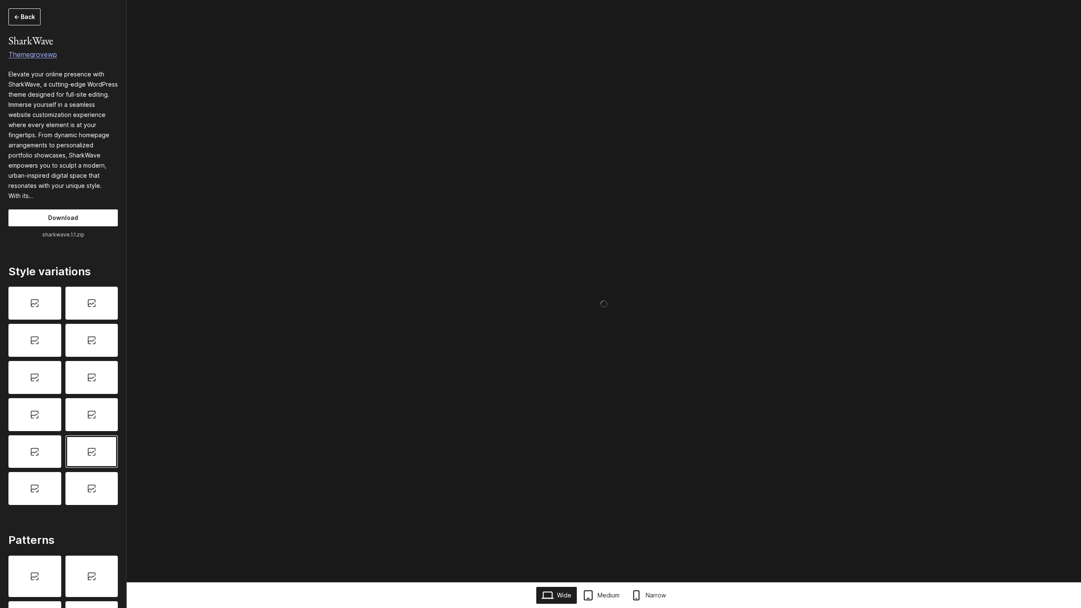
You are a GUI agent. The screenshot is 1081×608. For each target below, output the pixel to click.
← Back (24, 16)
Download (63, 217)
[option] (34, 303)
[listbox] (63, 396)
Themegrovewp (32, 54)
